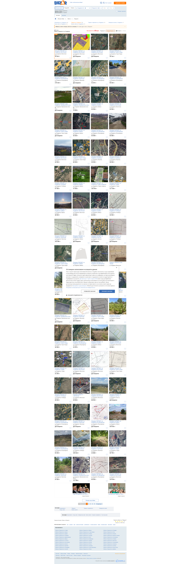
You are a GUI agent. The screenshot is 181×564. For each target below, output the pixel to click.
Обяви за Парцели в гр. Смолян (109, 545)
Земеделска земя (103, 508)
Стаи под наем (104, 514)
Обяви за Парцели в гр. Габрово (109, 538)
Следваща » (99, 503)
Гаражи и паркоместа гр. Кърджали (96, 22)
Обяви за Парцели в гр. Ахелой (61, 549)
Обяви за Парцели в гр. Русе (109, 532)
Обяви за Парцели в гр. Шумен (61, 533)
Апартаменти (62, 508)
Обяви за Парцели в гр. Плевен (85, 533)
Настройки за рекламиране (80, 285)
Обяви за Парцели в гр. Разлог (85, 544)
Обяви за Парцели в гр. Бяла (85, 537)
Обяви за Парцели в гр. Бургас (61, 532)
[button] (74, 295)
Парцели (76, 18)
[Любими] (101, 3)
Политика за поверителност (88, 287)
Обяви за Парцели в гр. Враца (61, 538)
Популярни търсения (86, 555)
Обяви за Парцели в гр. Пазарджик (62, 547)
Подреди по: (103, 30)
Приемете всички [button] (107, 291)
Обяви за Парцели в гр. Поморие (62, 535)
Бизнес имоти (75, 509)
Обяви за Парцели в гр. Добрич (109, 549)
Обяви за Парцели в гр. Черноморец (110, 542)
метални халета (104, 524)
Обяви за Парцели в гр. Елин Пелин (110, 547)
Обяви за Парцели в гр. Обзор (85, 549)
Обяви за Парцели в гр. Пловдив (109, 530)
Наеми (72, 7)
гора (67, 524)
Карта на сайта (69, 555)
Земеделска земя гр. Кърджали (116, 22)
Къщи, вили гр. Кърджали (61, 24)
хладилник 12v (86, 524)
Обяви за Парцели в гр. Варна (85, 530)
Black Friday (63, 555)
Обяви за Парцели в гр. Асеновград (110, 537)
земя (74, 524)
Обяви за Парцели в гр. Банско (61, 544)
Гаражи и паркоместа (88, 508)
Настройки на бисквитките (73, 287)
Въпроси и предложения (120, 553)
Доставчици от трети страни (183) (88, 278)
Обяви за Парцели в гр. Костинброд (62, 542)
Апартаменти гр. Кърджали (61, 22)
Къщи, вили (62, 509)
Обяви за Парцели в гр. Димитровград (63, 537)
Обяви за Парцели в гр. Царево (85, 540)
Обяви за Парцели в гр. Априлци (110, 544)
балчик (99, 524)
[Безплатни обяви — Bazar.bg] (60, 2)
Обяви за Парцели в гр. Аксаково (86, 545)
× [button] (116, 267)
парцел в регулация (79, 524)
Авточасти (86, 553)
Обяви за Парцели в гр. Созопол (61, 540)
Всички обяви (61, 18)
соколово (71, 524)
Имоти (69, 18)
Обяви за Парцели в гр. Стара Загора (86, 532)
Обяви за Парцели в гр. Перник (109, 533)
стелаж (114, 524)
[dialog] (90, 282)
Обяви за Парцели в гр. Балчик (85, 542)
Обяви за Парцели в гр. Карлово (61, 545)
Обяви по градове (77, 555)
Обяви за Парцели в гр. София (61, 530)
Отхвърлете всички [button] (89, 291)
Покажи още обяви (90, 500)
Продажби (66, 7)
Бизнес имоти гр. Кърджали (78, 24)
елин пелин (110, 524)
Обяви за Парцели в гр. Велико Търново (111, 535)
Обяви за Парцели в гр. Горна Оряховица (87, 547)
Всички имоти (59, 8)
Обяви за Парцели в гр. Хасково (85, 535)
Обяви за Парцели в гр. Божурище (86, 538)
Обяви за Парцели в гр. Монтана (110, 540)
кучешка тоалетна (93, 524)
